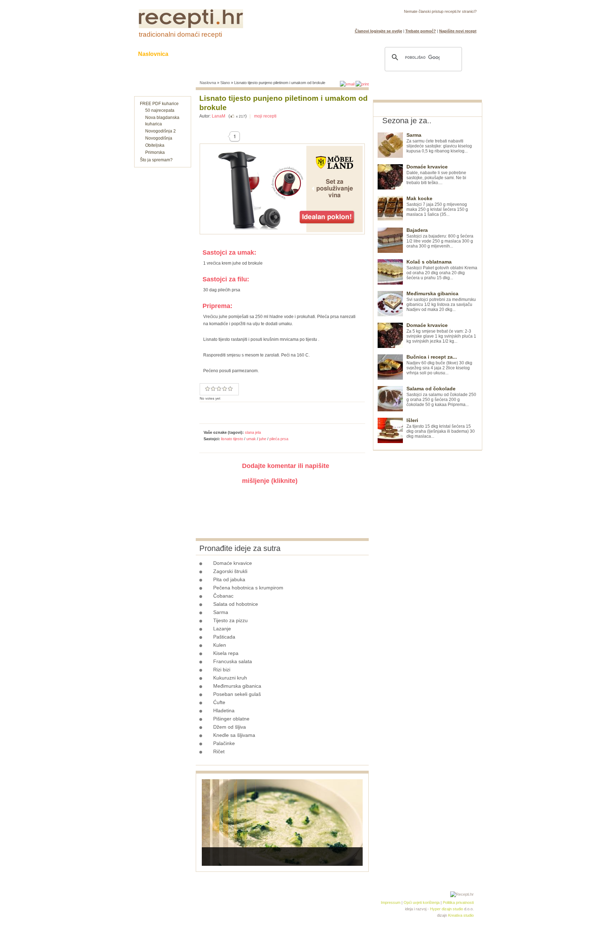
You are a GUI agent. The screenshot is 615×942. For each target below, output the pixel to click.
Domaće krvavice (232, 563)
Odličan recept (224, 388)
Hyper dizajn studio (446, 909)
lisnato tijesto (232, 439)
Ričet (219, 751)
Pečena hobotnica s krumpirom (248, 587)
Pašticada (224, 637)
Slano (225, 82)
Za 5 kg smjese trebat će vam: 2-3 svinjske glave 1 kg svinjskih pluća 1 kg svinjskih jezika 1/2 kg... (441, 333)
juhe (262, 439)
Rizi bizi (221, 669)
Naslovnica (153, 54)
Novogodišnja (158, 138)
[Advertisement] (426, 557)
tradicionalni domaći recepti (180, 34)
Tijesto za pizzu (230, 620)
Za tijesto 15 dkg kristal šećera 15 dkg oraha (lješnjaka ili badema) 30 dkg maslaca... (440, 428)
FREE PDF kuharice (159, 103)
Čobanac (223, 596)
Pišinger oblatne (231, 719)
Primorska (155, 152)
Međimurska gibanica (237, 686)
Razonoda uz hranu (332, 54)
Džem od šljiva (229, 727)
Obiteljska (154, 145)
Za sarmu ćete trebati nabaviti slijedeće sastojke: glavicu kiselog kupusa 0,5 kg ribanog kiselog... (439, 142)
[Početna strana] (191, 27)
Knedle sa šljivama (234, 735)
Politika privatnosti (458, 902)
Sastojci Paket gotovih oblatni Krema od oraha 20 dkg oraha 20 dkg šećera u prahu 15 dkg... (441, 269)
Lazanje (222, 628)
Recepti (193, 54)
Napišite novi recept (458, 31)
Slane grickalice (270, 54)
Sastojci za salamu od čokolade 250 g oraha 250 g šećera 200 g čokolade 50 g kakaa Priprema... (441, 396)
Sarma (220, 612)
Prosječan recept (207, 388)
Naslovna (208, 82)
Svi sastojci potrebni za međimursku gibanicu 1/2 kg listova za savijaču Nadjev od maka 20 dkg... (441, 301)
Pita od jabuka (229, 579)
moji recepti (265, 116)
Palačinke (224, 743)
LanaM (218, 116)
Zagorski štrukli (230, 571)
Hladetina (224, 710)
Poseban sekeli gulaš (237, 694)
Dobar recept (213, 388)
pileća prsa (278, 439)
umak (251, 439)
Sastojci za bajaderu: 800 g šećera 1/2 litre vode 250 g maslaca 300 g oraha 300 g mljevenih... (439, 238)
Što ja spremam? (156, 159)
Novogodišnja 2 (160, 131)
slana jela (253, 432)
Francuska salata (232, 661)
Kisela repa (225, 653)
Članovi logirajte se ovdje (378, 31)
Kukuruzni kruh (230, 678)
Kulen (219, 645)
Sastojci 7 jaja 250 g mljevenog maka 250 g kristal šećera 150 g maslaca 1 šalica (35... (437, 206)
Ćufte (219, 702)
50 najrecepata (159, 110)
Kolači (226, 54)
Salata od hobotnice (235, 604)
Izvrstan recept (230, 388)
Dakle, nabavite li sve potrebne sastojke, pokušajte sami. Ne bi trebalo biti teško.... (436, 174)
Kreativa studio (461, 915)
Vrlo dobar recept (219, 388)
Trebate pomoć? (420, 31)
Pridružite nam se (454, 19)
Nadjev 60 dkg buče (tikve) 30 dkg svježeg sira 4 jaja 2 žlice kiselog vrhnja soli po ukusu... (439, 364)
